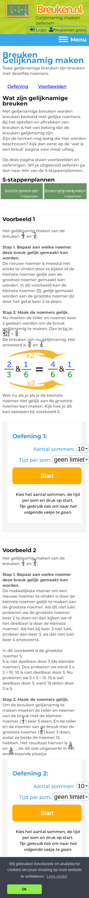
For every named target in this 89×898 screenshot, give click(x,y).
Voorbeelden (52, 86)
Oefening (17, 86)
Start (47, 475)
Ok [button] (24, 889)
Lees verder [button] (57, 876)
